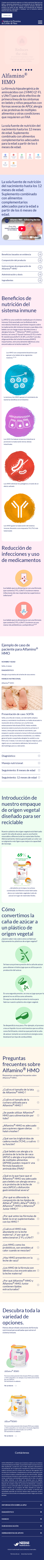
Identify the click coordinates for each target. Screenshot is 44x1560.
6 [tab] (26, 70)
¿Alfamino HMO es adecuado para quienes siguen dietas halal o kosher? (19, 1128)
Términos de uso (14, 1554)
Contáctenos (22, 1452)
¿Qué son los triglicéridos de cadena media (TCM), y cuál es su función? (19, 1141)
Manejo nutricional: (12, 763)
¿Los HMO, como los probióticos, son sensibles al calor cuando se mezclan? (18, 1247)
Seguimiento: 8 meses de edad (18, 770)
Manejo (5, 1519)
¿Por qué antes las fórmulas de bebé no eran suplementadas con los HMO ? (19, 1218)
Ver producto (8, 1385)
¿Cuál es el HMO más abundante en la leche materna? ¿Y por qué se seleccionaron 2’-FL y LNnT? (18, 1233)
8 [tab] (31, 70)
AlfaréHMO (10, 1421)
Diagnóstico (8, 1512)
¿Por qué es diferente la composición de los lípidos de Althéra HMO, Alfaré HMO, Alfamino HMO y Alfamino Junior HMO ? (19, 1203)
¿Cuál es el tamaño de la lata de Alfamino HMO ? (18, 1091)
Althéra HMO (11, 1371)
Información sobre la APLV (14, 1505)
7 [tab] (28, 70)
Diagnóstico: (8, 755)
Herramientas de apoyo (12, 1533)
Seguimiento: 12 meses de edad (19, 777)
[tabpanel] (22, 48)
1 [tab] (12, 70)
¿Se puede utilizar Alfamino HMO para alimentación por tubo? (18, 1115)
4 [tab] (20, 70)
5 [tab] (23, 70)
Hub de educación (10, 1526)
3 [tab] (18, 70)
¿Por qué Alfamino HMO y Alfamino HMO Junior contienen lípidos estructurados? (18, 1285)
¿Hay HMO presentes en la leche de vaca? (17, 1259)
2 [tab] (15, 70)
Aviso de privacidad (26, 1554)
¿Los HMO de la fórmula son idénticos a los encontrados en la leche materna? (19, 1270)
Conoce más (7, 15)
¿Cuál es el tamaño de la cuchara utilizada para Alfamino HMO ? (16, 1102)
